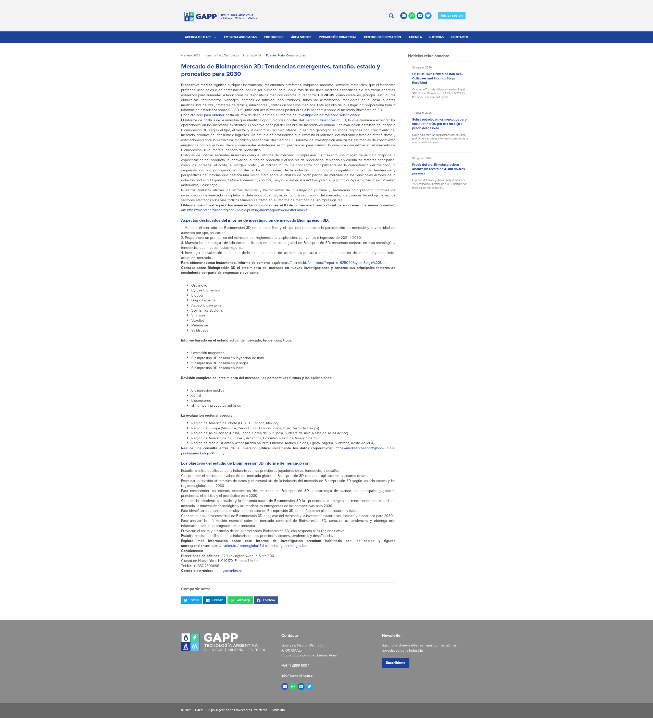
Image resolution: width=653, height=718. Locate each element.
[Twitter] (428, 15)
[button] (191, 600)
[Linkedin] (420, 15)
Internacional (252, 55)
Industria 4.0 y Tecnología (221, 55)
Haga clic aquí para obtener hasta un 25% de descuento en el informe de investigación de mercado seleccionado (270, 115)
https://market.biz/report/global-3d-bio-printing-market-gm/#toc (259, 545)
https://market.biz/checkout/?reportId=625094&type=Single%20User (334, 262)
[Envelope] (403, 15)
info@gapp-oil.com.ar (297, 675)
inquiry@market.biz (228, 570)
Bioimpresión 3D (333, 120)
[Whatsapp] (411, 15)
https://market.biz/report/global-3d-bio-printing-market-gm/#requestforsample (247, 210)
